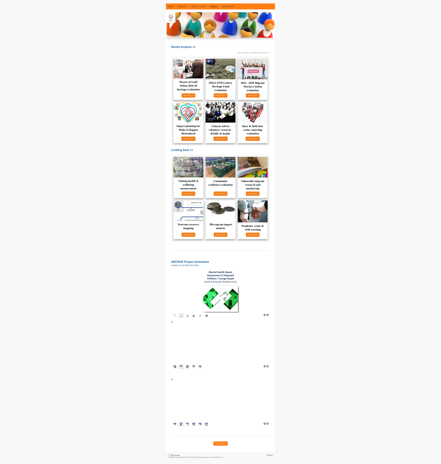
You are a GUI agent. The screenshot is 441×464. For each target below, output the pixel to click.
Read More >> (188, 139)
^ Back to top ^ (220, 443)
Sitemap (177, 455)
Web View (270, 455)
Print (172, 455)
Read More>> (188, 95)
